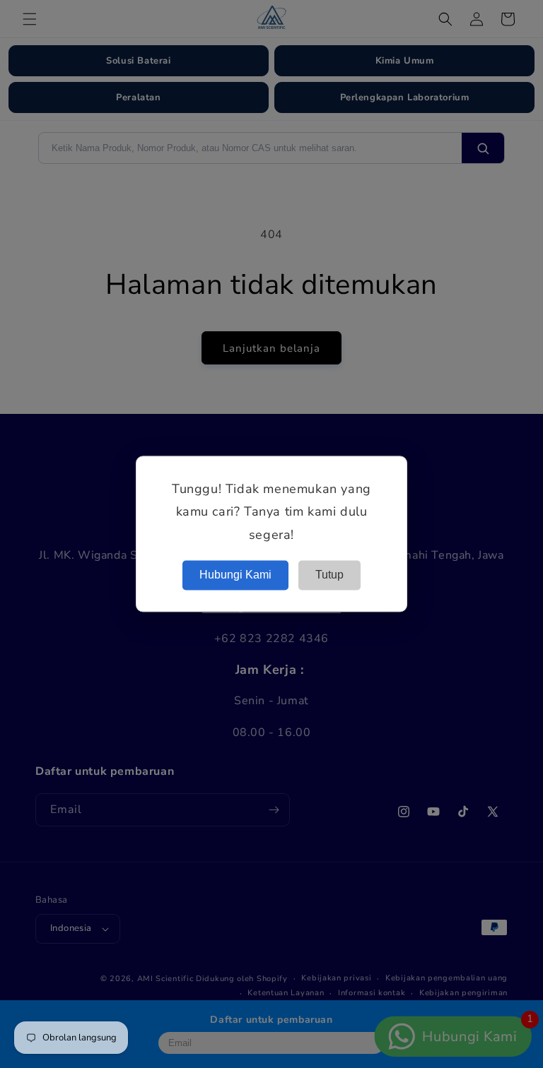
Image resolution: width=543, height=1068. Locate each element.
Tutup (329, 575)
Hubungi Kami (235, 575)
